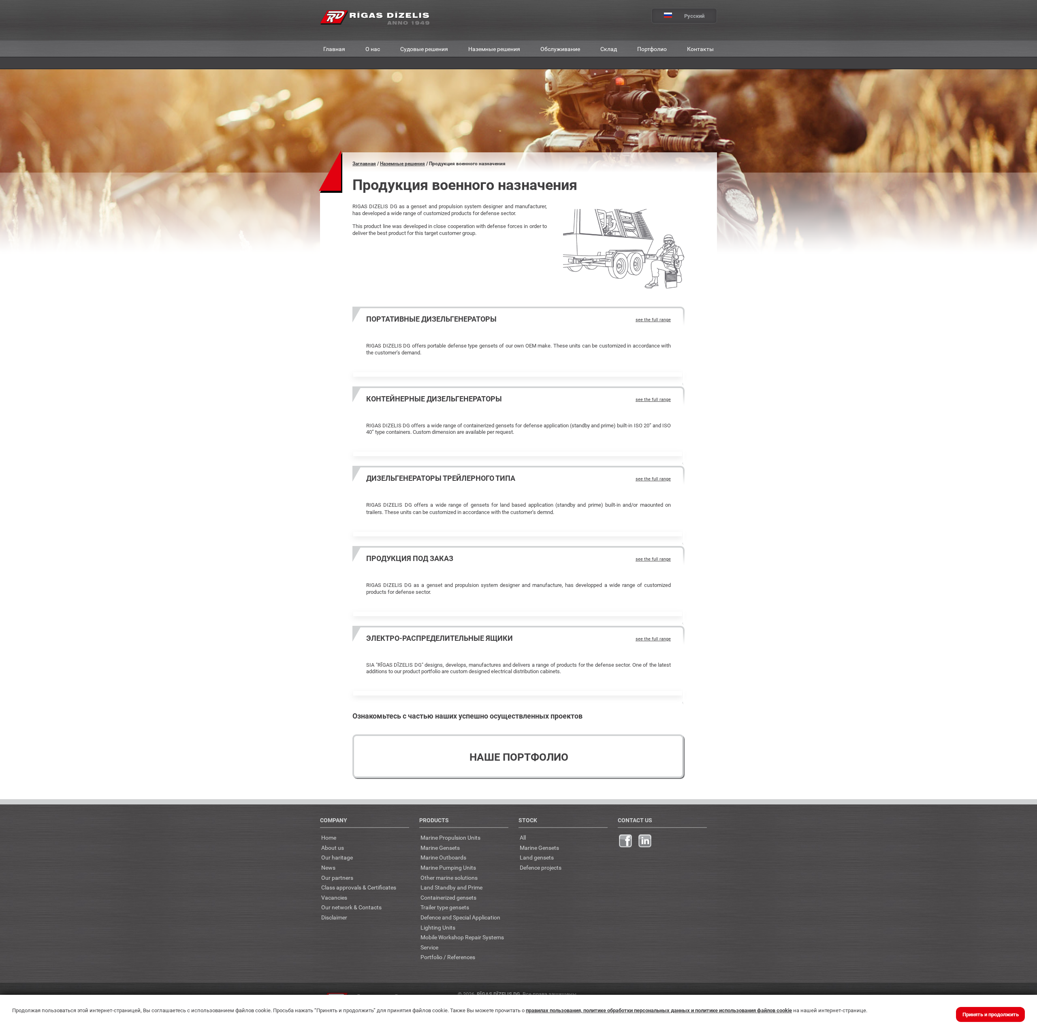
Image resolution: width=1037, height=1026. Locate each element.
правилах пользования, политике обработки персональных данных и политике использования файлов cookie (659, 1010)
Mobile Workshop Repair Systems (462, 937)
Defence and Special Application (460, 917)
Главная (334, 49)
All (523, 837)
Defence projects (540, 867)
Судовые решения (424, 49)
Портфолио (652, 49)
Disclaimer (334, 917)
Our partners (337, 877)
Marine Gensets (440, 847)
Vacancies (334, 897)
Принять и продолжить (990, 1014)
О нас (372, 49)
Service (429, 947)
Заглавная (364, 163)
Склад (608, 49)
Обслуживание (560, 49)
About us (332, 847)
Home (328, 837)
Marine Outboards (443, 857)
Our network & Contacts (351, 907)
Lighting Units (437, 927)
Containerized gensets (448, 897)
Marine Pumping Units (448, 867)
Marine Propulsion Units (450, 837)
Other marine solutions (449, 877)
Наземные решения (494, 49)
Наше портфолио (518, 757)
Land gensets (537, 857)
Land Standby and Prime (451, 887)
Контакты (700, 49)
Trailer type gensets (444, 907)
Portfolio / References (447, 957)
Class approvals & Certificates (358, 887)
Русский (694, 15)
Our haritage (337, 857)
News (328, 867)
